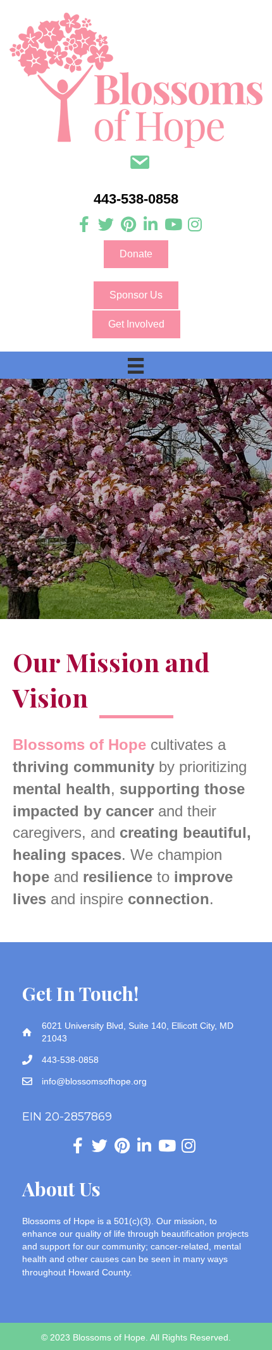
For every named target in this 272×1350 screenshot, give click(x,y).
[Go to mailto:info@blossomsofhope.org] (139, 163)
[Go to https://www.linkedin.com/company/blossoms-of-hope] (150, 224)
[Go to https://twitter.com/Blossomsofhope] (106, 224)
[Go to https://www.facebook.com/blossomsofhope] (84, 224)
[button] (136, 254)
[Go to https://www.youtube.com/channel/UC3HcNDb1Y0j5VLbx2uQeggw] (172, 224)
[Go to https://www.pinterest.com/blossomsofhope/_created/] (128, 224)
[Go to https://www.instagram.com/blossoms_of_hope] (194, 224)
